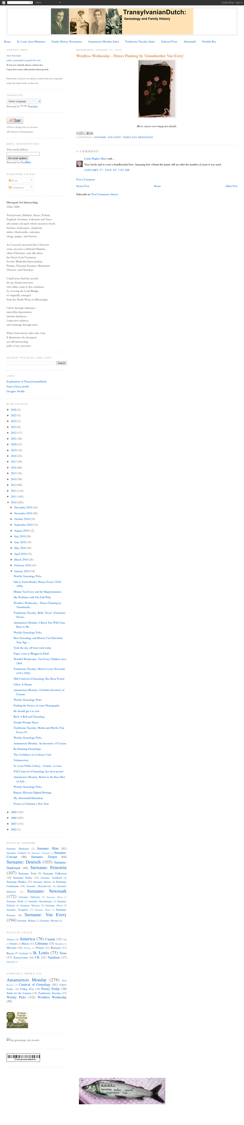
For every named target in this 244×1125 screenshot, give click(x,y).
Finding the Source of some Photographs (36, 705)
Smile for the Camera (19, 993)
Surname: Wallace (27, 920)
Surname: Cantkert (16, 853)
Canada (50, 939)
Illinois (25, 943)
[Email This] (78, 133)
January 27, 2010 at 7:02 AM (107, 170)
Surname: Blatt (48, 848)
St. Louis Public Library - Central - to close (38, 766)
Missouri (11, 947)
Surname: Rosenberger (40, 901)
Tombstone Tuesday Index (140, 41)
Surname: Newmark (47, 891)
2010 (14, 502)
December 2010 (23, 507)
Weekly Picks (16, 997)
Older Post (231, 186)
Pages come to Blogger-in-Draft (31, 653)
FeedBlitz (26, 162)
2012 (14, 490)
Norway (27, 947)
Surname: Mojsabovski (38, 886)
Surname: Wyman (49, 920)
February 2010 (23, 565)
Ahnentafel (190, 41)
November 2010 (23, 513)
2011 (14, 496)
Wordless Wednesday (138, 137)
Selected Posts (169, 41)
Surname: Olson (55, 897)
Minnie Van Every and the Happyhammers (37, 591)
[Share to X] (84, 133)
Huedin (13, 943)
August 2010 (21, 530)
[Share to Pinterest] (91, 133)
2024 (14, 421)
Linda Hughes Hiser (95, 158)
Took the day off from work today (32, 647)
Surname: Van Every (107, 137)
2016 (14, 467)
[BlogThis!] (81, 133)
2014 (14, 479)
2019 (14, 450)
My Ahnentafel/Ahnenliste (28, 798)
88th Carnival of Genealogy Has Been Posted (39, 678)
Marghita (59, 943)
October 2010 (22, 519)
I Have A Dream (23, 684)
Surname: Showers (30, 905)
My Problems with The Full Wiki (32, 597)
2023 (14, 427)
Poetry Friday (50, 988)
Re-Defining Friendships (27, 749)
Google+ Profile (16, 391)
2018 (14, 456)
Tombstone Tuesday (49, 993)
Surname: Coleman (41, 853)
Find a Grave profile (18, 386)
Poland (40, 947)
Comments (17, 187)
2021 (14, 438)
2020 (14, 444)
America (27, 938)
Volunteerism (21, 760)
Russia (10, 953)
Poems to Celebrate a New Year (31, 803)
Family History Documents (67, 41)
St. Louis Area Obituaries (31, 41)
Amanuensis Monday (27, 980)
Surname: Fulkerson (55, 873)
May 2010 (20, 548)
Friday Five (27, 989)
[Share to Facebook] (88, 133)
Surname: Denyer (44, 856)
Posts (14, 180)
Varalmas (54, 957)
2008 (14, 818)
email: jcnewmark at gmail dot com (24, 60)
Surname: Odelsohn (29, 897)
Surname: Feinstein (48, 867)
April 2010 (20, 554)
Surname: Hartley (17, 881)
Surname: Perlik (15, 901)
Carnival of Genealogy (35, 984)
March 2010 (21, 559)
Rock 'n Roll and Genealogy (29, 716)
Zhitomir (11, 961)
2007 (14, 823)
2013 (14, 485)
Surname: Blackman (18, 848)
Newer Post (82, 186)
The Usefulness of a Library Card (32, 754)
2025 (14, 415)
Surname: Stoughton (17, 909)
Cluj (65, 939)
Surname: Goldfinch (51, 877)
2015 (14, 473)
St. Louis (41, 952)
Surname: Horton (42, 881)
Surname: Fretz (27, 873)
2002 (14, 829)
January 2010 (22, 571)
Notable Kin (209, 41)
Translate (33, 106)
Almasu (10, 939)
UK (37, 957)
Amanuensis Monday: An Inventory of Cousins (40, 743)
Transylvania (20, 957)
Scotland (23, 953)
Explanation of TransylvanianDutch (27, 381)
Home (7, 41)
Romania (56, 947)
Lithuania (41, 943)
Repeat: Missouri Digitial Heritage (33, 792)
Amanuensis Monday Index (103, 41)
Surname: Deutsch (24, 862)
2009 (14, 812)
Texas (63, 953)
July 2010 (20, 536)
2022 (14, 432)
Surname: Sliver (54, 905)
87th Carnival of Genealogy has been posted (38, 771)
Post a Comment (85, 179)
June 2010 (20, 542)
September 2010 (23, 524)
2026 (14, 409)
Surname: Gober (23, 877)
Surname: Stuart (42, 909)
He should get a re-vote (26, 711)
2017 (14, 461)
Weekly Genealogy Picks (28, 576)
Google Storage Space (26, 722)
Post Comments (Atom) (105, 194)
